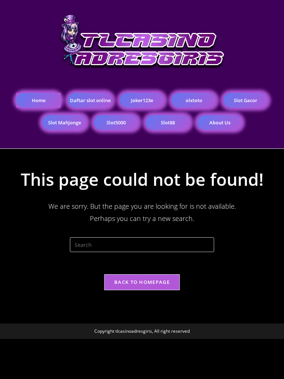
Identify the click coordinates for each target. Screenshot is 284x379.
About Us (219, 122)
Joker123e (142, 100)
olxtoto (194, 100)
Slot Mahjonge (64, 122)
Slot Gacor (245, 100)
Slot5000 (116, 122)
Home (38, 100)
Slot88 (168, 122)
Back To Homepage (142, 282)
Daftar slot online (90, 100)
